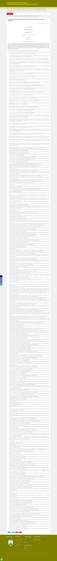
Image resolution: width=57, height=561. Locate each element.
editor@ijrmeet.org (28, 540)
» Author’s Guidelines (18, 544)
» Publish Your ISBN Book (19, 539)
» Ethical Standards (18, 542)
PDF (32, 29)
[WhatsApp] (1, 284)
